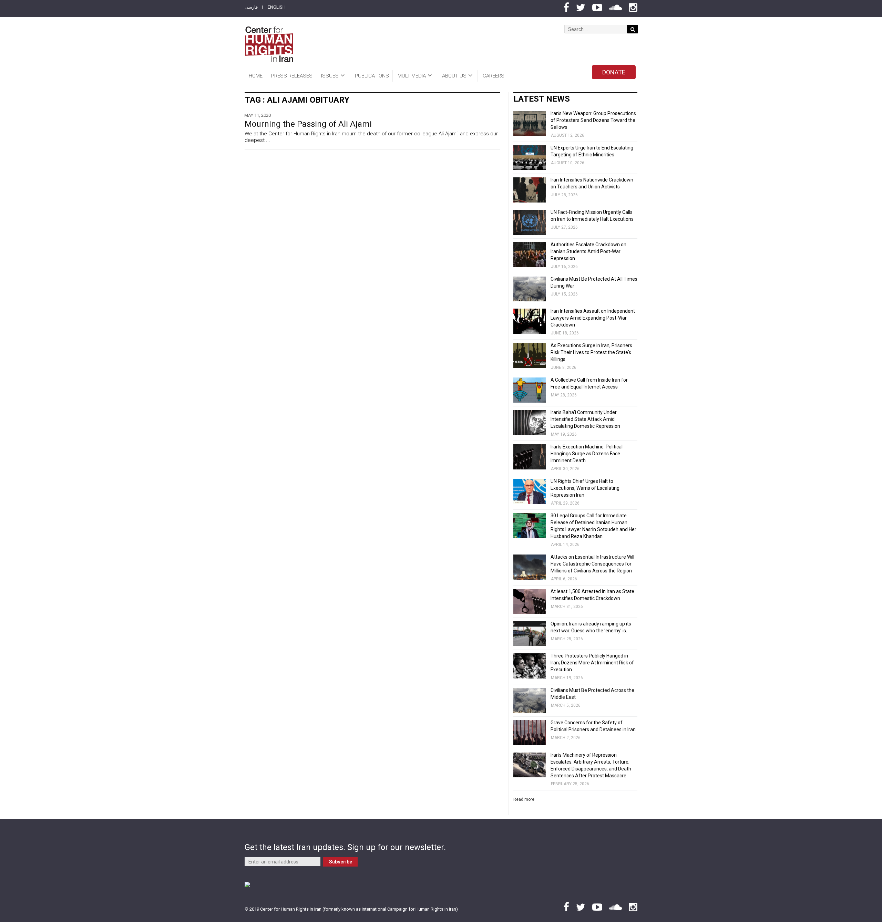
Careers (493, 76)
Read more (523, 799)
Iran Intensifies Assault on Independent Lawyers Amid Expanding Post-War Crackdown (593, 318)
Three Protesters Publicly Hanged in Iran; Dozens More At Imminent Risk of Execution (592, 662)
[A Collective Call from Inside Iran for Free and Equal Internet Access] (529, 390)
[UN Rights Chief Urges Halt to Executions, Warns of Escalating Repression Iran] (529, 491)
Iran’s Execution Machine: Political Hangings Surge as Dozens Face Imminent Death (587, 453)
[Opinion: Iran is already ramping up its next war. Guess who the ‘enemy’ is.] (529, 633)
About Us (454, 76)
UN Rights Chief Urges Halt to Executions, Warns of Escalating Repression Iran (585, 488)
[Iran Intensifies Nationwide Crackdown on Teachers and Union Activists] (529, 190)
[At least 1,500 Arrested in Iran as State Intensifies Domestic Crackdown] (529, 601)
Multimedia (412, 76)
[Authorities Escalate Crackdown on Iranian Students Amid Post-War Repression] (529, 254)
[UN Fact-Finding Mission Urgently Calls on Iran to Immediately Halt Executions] (529, 222)
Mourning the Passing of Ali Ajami (308, 124)
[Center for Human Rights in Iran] (269, 44)
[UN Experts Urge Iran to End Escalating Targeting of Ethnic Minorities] (529, 157)
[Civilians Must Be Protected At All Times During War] (529, 289)
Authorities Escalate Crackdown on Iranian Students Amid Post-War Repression (588, 251)
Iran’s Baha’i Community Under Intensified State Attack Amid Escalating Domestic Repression (585, 419)
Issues (330, 76)
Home (256, 76)
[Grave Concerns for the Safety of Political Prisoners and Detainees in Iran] (529, 732)
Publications (372, 76)
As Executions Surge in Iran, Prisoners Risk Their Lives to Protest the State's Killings (591, 352)
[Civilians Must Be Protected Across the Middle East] (529, 700)
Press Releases (291, 76)
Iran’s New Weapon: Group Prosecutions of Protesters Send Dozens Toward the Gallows (593, 120)
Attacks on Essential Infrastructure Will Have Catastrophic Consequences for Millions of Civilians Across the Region (592, 563)
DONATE (613, 72)
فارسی (251, 7)
